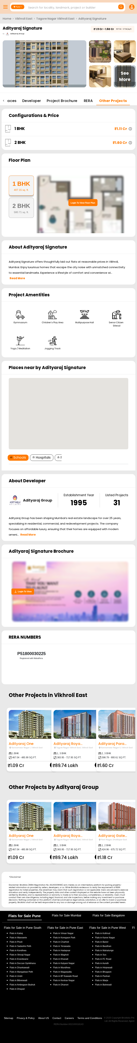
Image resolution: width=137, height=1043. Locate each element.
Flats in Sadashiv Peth (20, 946)
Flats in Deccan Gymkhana (23, 963)
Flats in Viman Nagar (63, 933)
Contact (56, 1018)
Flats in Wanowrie (18, 937)
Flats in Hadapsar (61, 950)
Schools (19, 457)
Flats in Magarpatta (62, 972)
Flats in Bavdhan (103, 946)
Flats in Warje (101, 980)
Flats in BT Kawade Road (65, 976)
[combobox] (68, 6)
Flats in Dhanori (60, 984)
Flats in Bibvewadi (18, 980)
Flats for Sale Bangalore (109, 915)
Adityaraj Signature (92, 19)
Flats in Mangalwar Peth (21, 972)
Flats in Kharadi (60, 959)
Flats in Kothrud (102, 933)
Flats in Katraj (16, 933)
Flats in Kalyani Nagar (64, 963)
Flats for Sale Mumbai (66, 915)
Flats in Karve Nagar (105, 937)
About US (43, 1018)
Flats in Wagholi (61, 954)
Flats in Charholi (61, 942)
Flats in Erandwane (19, 959)
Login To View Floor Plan (83, 203)
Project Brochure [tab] (62, 100)
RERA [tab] (88, 100)
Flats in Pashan (102, 976)
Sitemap (8, 1018)
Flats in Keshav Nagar (64, 980)
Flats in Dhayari (17, 989)
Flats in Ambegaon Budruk (22, 984)
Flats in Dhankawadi (19, 967)
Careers (69, 1018)
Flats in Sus (100, 954)
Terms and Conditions (89, 1018)
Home (7, 19)
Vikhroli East (23, 19)
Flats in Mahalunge (104, 950)
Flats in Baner (101, 942)
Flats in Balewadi (103, 984)
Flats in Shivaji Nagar (20, 954)
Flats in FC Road (103, 959)
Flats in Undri (16, 976)
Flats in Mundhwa (61, 967)
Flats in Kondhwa (18, 950)
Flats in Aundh (102, 963)
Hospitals (43, 457)
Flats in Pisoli (16, 942)
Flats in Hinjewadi (103, 967)
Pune (18, 7)
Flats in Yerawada (61, 946)
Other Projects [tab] (113, 100)
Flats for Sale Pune (24, 916)
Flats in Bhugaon (103, 972)
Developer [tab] (31, 100)
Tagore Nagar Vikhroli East (55, 19)
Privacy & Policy (26, 1018)
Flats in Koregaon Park (64, 937)
